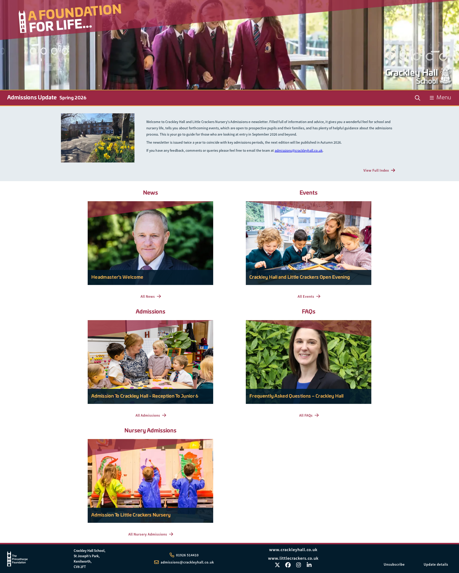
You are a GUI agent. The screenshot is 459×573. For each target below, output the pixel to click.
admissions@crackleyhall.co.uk (299, 150)
